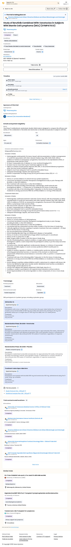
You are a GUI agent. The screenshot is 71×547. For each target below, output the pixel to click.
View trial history (34, 99)
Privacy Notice (58, 536)
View (64, 89)
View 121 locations (34, 69)
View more (35, 464)
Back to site (9, 9)
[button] (10, 40)
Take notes (34, 65)
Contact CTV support (43, 536)
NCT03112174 (7, 56)
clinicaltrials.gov (15, 527)
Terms (56, 539)
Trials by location (7, 539)
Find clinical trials (7, 536)
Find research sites (25, 536)
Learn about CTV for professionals (25, 539)
